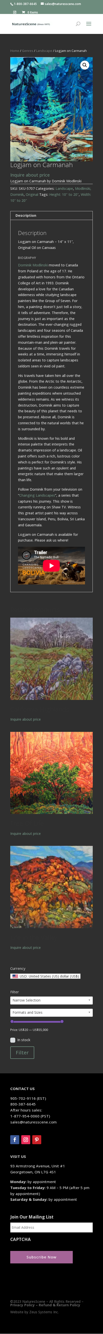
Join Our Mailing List (32, 1217)
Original (32, 194)
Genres (27, 50)
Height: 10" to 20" (64, 194)
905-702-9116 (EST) (28, 1098)
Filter (22, 1052)
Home (14, 50)
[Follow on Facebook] (14, 1139)
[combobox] (45, 976)
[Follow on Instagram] (25, 1139)
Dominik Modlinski (33, 265)
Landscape (44, 50)
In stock (23, 1039)
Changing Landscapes (37, 495)
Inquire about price (30, 175)
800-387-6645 (23, 1104)
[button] (84, 65)
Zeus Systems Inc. (44, 1312)
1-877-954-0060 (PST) (30, 1115)
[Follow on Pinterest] (36, 1139)
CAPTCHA (20, 1239)
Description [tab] (26, 215)
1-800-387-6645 (25, 4)
